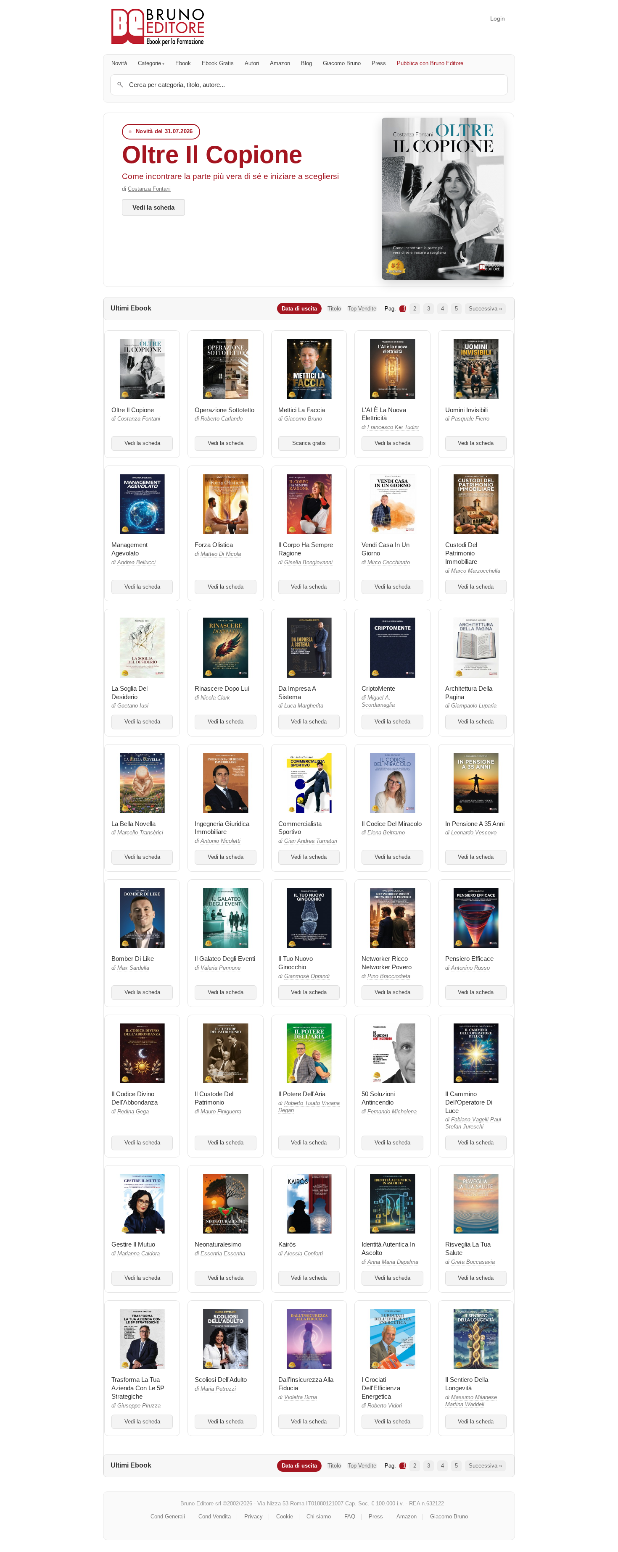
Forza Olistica (214, 544)
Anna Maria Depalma (392, 1262)
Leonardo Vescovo (474, 833)
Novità (119, 63)
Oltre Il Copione (212, 154)
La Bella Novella (133, 823)
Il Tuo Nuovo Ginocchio (295, 963)
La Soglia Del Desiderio (129, 692)
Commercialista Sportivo (300, 828)
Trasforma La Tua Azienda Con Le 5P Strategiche (137, 1388)
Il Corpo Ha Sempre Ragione (305, 549)
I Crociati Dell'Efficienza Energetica (381, 1388)
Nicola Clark (215, 698)
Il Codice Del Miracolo (392, 823)
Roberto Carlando (222, 419)
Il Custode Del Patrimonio (214, 1098)
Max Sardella (133, 968)
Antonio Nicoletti (220, 841)
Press (379, 63)
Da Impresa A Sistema (297, 692)
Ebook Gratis (218, 63)
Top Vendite (362, 308)
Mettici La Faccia (301, 409)
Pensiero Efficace (469, 958)
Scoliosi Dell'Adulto (221, 1379)
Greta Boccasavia (473, 1262)
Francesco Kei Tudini (393, 427)
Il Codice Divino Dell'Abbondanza (134, 1098)
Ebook (183, 63)
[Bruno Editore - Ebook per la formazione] (157, 27)
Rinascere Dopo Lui (222, 688)
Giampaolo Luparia (474, 706)
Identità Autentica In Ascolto (388, 1248)
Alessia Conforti (303, 1254)
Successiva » (485, 308)
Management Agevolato (129, 549)
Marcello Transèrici (140, 833)
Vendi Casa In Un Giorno (385, 549)
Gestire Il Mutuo (133, 1244)
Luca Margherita (303, 706)
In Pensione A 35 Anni (474, 823)
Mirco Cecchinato (388, 563)
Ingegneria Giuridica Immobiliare (222, 828)
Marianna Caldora (138, 1254)
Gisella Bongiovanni (308, 563)
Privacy (253, 1516)
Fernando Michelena (392, 1112)
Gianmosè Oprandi (307, 976)
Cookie (284, 1516)
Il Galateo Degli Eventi (225, 958)
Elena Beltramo (386, 833)
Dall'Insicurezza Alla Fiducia (305, 1384)
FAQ (349, 1516)
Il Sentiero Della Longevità (466, 1384)
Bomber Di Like (132, 958)
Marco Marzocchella (475, 571)
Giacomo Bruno (342, 63)
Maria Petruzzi (218, 1389)
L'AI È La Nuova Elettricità (384, 414)
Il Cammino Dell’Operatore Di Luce (468, 1102)
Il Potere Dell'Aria (301, 1093)
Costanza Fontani (149, 189)
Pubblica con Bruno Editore (430, 63)
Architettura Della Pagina (468, 692)
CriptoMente (378, 688)
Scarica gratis (309, 443)
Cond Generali (168, 1516)
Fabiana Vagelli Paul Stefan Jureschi (473, 1123)
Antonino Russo (470, 968)
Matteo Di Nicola (221, 554)
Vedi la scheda (153, 207)
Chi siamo (318, 1516)
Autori (252, 63)
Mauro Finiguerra (221, 1112)
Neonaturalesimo (218, 1244)
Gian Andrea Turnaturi (310, 841)
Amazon (280, 63)
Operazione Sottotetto (224, 409)
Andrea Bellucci (136, 563)
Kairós (287, 1244)
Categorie (149, 63)
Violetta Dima (300, 1397)
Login (497, 18)
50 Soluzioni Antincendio (378, 1098)
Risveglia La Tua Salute (468, 1248)
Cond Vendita (214, 1516)
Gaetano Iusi (132, 706)
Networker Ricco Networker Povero (387, 963)
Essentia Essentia (223, 1254)
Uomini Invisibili (466, 409)
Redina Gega (133, 1112)
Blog (306, 63)
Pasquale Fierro (470, 419)
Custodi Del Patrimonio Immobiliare (461, 553)
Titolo (334, 308)
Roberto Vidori (384, 1406)
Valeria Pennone (220, 968)
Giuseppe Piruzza (139, 1406)
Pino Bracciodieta (388, 976)
